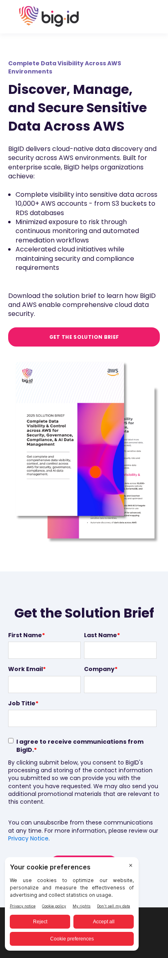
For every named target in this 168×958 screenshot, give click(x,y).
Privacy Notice (28, 838)
